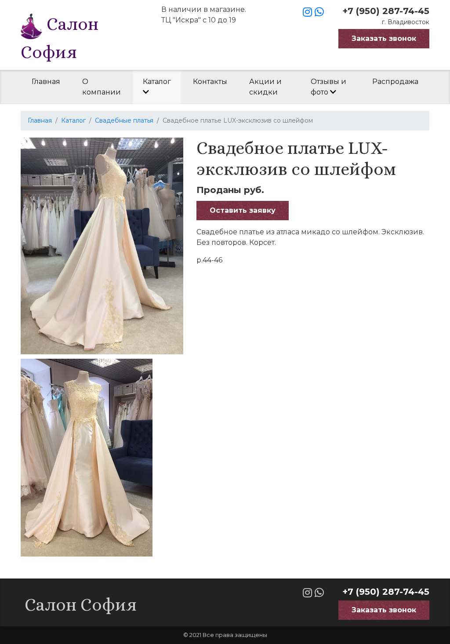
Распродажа (395, 81)
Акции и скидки (265, 86)
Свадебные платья (124, 120)
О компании (101, 86)
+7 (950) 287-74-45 (385, 11)
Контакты (210, 81)
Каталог (157, 81)
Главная (46, 81)
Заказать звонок (384, 38)
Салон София (59, 38)
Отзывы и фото (328, 86)
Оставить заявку (243, 210)
